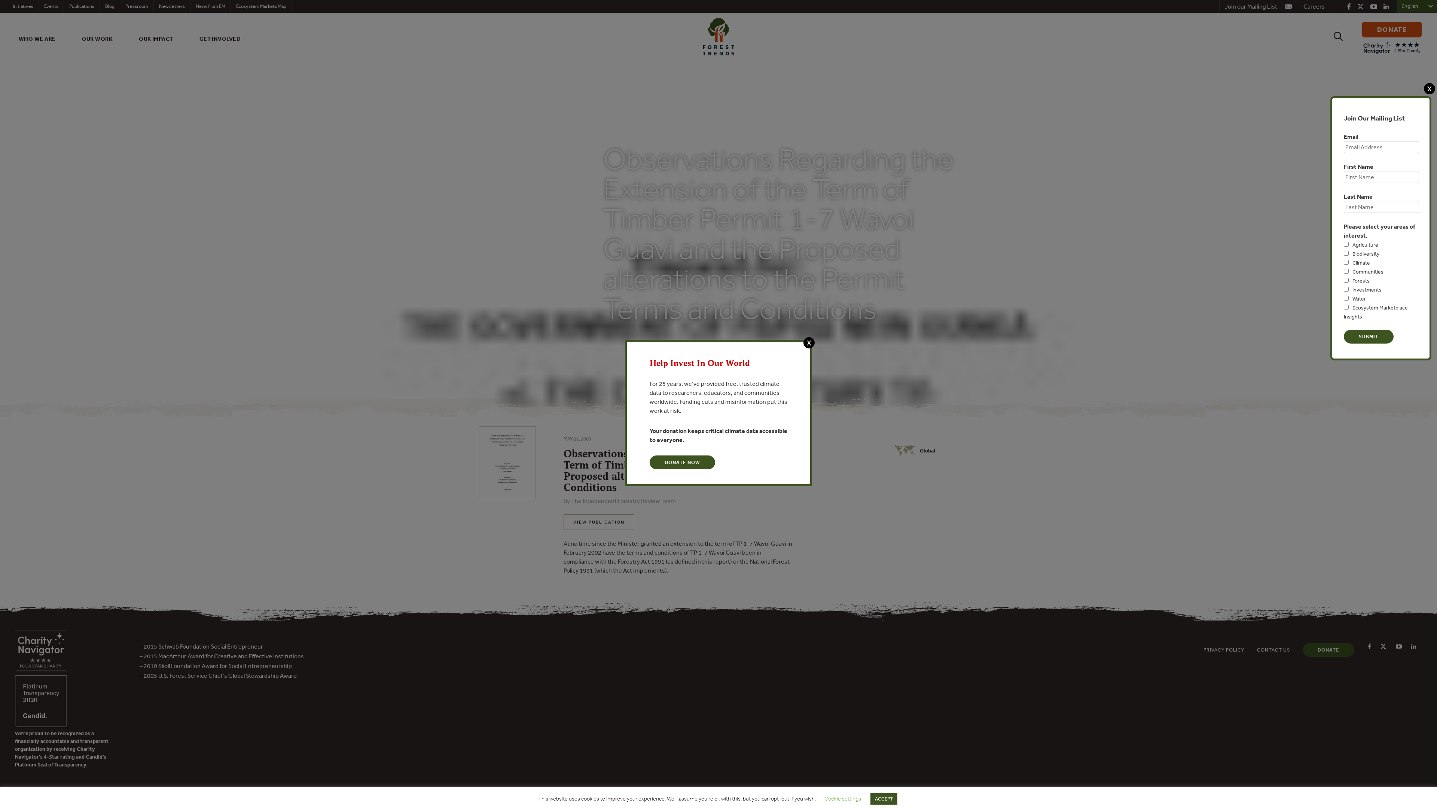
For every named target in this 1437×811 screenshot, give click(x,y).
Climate (1361, 262)
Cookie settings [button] (842, 798)
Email (1351, 136)
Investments (1367, 289)
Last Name (1358, 196)
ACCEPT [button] (884, 799)
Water (1359, 298)
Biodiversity (1365, 253)
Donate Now (682, 462)
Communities (1367, 271)
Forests (1361, 280)
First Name (1358, 166)
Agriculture (1365, 244)
